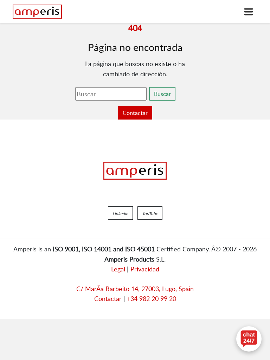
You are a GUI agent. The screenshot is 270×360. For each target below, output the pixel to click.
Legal (118, 269)
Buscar (162, 94)
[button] (120, 213)
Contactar (135, 113)
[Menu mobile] (248, 11)
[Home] (37, 11)
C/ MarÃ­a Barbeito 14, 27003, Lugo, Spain (135, 288)
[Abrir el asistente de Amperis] (249, 339)
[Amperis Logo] (135, 171)
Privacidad (144, 269)
